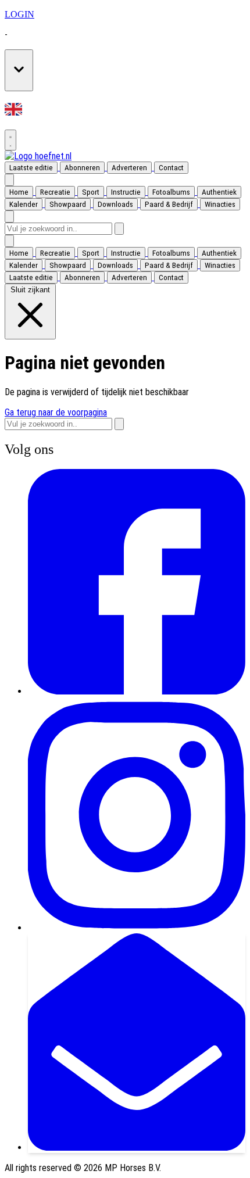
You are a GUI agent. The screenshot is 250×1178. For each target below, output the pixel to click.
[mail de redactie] (136, 1147)
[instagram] (136, 927)
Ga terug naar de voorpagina (56, 412)
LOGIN (19, 14)
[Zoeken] (119, 229)
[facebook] (136, 691)
